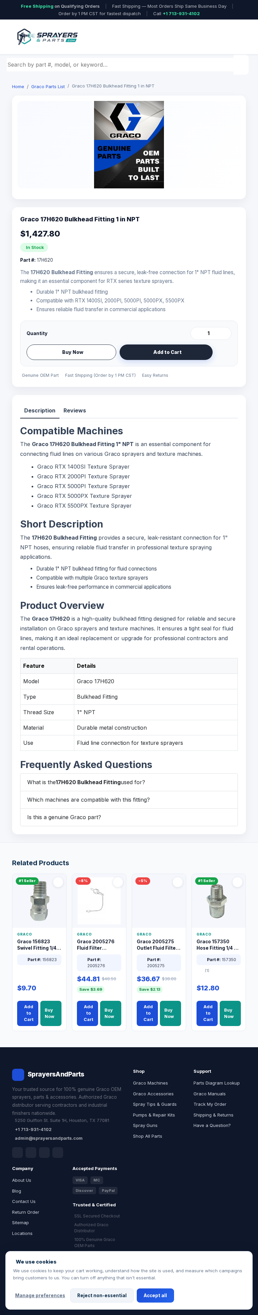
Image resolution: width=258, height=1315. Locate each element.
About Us (21, 1180)
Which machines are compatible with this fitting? (88, 799)
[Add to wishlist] (223, 352)
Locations (22, 1233)
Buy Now (72, 352)
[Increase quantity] (225, 333)
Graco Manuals (210, 1093)
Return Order (25, 1212)
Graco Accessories (153, 1093)
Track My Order (210, 1104)
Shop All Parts (147, 1136)
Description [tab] (39, 410)
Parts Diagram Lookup (217, 1083)
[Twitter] (44, 1152)
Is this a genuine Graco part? (64, 817)
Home (18, 86)
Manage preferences (40, 1295)
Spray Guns (145, 1125)
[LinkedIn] (31, 1152)
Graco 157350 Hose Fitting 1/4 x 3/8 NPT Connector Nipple (217, 945)
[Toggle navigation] (233, 37)
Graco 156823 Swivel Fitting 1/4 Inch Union (36, 945)
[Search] (241, 64)
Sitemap (20, 1222)
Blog (16, 1191)
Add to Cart (167, 352)
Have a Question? (212, 1125)
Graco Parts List (48, 86)
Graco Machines (150, 1083)
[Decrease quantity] (197, 333)
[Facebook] (17, 1152)
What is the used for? (86, 782)
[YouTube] (57, 1152)
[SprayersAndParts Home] (47, 36)
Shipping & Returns (213, 1115)
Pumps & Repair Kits (154, 1115)
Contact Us (24, 1201)
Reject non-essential (102, 1295)
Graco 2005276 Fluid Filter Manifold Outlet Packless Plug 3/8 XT (97, 945)
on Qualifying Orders (60, 6)
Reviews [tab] (74, 410)
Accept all (155, 1295)
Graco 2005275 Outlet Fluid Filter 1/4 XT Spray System (157, 945)
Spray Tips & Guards (155, 1104)
